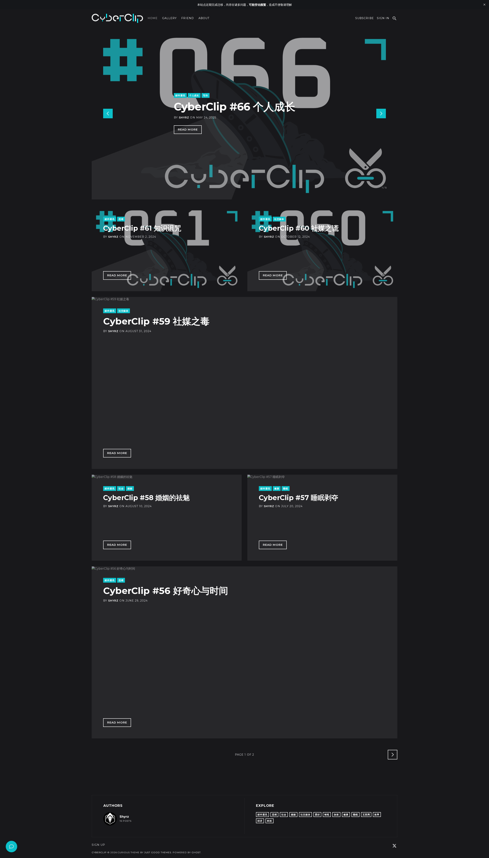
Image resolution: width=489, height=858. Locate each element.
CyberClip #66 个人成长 (234, 106)
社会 (121, 488)
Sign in (383, 18)
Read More (188, 129)
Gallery (169, 18)
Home (153, 18)
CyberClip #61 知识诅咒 (142, 228)
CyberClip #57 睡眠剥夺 (298, 497)
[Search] (394, 18)
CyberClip (99, 852)
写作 (205, 95)
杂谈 (336, 814)
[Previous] (108, 113)
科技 (269, 820)
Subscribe (364, 18)
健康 (276, 488)
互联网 (366, 814)
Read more (117, 275)
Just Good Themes (157, 852)
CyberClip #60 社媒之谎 (299, 228)
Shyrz (184, 117)
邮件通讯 (180, 95)
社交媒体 (279, 219)
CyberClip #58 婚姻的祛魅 (146, 497)
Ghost (196, 852)
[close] (484, 5)
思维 (121, 219)
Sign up (98, 845)
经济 (259, 820)
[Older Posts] (392, 754)
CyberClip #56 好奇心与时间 (165, 590)
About (203, 18)
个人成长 (194, 95)
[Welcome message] (11, 846)
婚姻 (129, 488)
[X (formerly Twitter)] (394, 846)
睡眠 (285, 488)
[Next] (381, 113)
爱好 (317, 814)
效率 (376, 814)
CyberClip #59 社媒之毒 (156, 321)
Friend (187, 18)
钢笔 (326, 814)
